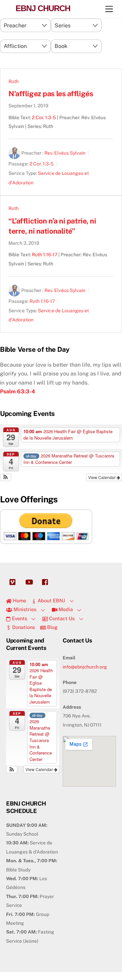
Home (19, 600)
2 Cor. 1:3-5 (44, 117)
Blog (52, 627)
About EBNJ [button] (50, 600)
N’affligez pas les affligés (50, 93)
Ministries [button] (24, 609)
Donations (23, 627)
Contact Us (61, 618)
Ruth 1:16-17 (44, 254)
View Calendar (102, 477)
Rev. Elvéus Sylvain (64, 153)
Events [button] (19, 618)
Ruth (13, 81)
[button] (5, 477)
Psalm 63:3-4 (17, 391)
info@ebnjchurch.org (85, 666)
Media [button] (65, 609)
